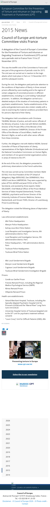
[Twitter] (7, 329)
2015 (8, 470)
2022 (8, 438)
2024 (8, 429)
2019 (8, 452)
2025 (8, 425)
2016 (8, 466)
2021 (8, 443)
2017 (8, 461)
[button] (25, 2)
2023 (8, 434)
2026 (8, 420)
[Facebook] (3, 329)
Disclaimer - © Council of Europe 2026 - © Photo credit (25, 501)
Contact (25, 504)
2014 (8, 475)
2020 (8, 448)
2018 (8, 457)
